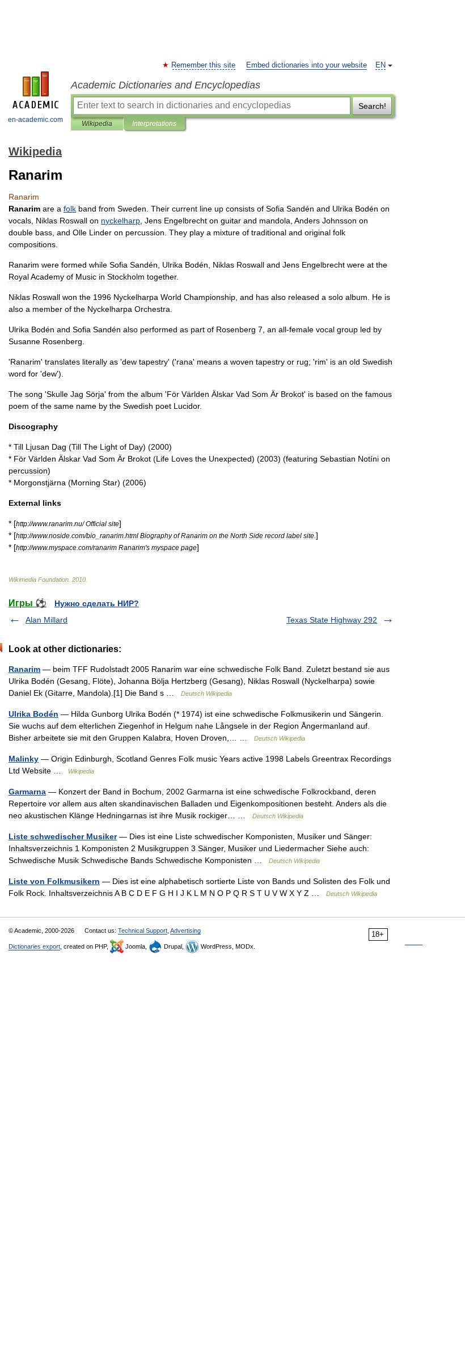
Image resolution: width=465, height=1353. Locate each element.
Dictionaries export (34, 946)
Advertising (185, 930)
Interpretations (154, 124)
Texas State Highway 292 (331, 619)
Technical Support (142, 930)
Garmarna (27, 791)
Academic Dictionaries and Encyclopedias (165, 85)
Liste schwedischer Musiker (63, 836)
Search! (372, 106)
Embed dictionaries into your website (306, 65)
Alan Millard (46, 619)
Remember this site (203, 65)
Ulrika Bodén (33, 713)
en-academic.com (35, 120)
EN (380, 65)
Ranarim (24, 669)
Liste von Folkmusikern (54, 881)
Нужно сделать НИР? (96, 603)
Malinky (24, 758)
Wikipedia (97, 124)
